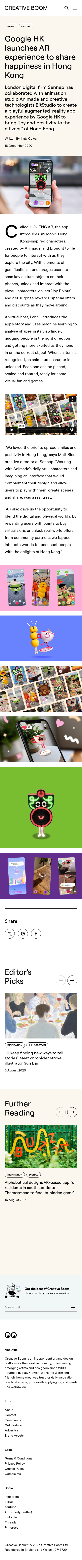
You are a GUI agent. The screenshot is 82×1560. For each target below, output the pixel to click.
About (9, 1410)
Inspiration (14, 1045)
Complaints (13, 1474)
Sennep (56, 87)
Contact (10, 1415)
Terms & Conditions (18, 1458)
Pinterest (11, 1528)
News (11, 26)
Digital (25, 26)
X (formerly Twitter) (18, 1512)
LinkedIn (11, 1517)
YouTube (10, 1507)
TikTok (9, 1502)
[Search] (66, 8)
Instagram (12, 1497)
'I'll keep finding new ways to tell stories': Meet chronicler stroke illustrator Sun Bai (34, 1058)
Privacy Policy (15, 1464)
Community (13, 1420)
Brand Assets (14, 1436)
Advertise (12, 1430)
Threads (10, 1522)
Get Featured (14, 1425)
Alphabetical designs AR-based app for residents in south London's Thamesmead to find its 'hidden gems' (40, 1187)
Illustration (37, 1045)
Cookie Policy (14, 1469)
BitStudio (46, 105)
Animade (29, 99)
